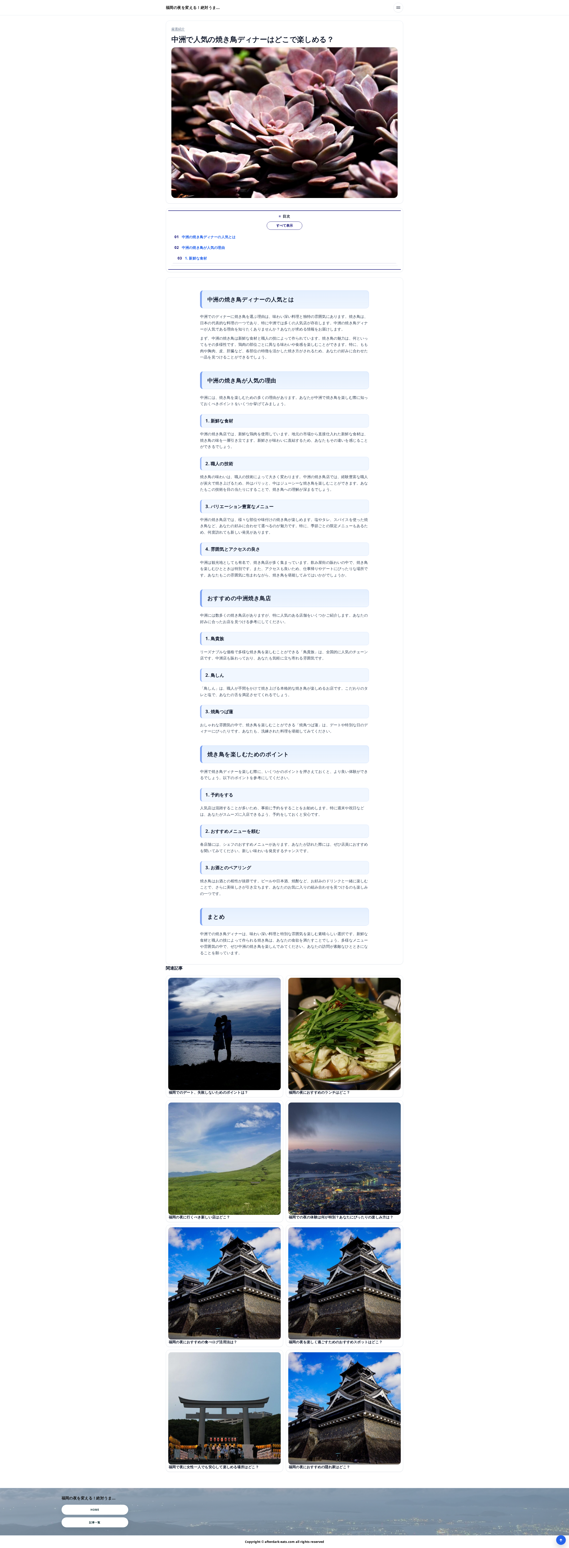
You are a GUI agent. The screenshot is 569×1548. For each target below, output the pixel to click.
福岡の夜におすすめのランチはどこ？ (319, 1092)
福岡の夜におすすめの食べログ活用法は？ (203, 1342)
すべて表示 (284, 225)
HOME (94, 1510)
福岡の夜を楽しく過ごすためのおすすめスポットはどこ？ (336, 1342)
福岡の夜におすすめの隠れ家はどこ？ (319, 1466)
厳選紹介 (178, 29)
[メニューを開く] (398, 7)
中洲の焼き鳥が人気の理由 (203, 247)
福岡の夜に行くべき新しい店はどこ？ (199, 1217)
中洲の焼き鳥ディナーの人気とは (209, 236)
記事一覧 (94, 1522)
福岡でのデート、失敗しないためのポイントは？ (208, 1092)
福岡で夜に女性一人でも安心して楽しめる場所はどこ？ (214, 1466)
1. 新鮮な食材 (196, 258)
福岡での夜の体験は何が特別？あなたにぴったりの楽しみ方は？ (341, 1217)
